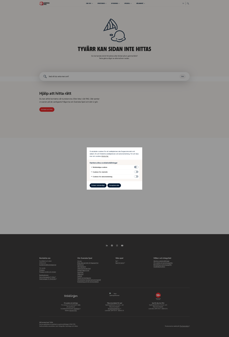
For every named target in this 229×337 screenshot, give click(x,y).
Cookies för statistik (100, 172)
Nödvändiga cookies (99, 167)
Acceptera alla (114, 185)
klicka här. (105, 156)
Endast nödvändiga (98, 185)
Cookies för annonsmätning (102, 177)
